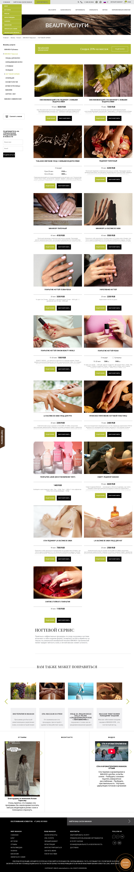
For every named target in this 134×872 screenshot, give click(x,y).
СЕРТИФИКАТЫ (80, 9)
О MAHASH (15, 835)
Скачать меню (15, 116)
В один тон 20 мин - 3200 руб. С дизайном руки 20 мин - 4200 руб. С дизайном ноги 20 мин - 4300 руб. (57, 300)
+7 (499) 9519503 (88, 2)
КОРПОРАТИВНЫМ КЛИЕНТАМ (121, 9)
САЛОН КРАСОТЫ (65, 9)
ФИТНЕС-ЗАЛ (10, 94)
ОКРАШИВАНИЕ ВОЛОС (14, 62)
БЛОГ (6, 6)
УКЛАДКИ (9, 70)
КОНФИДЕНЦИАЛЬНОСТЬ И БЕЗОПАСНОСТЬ (86, 844)
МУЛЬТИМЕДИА (9, 17)
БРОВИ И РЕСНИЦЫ (12, 86)
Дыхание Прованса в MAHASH (52, 715)
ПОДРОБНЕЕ (51, 118)
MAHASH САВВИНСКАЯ (12, 99)
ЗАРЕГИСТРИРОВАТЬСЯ (53, 847)
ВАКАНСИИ (8, 25)
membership (43, 49)
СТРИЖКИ (9, 66)
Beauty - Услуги (16, 37)
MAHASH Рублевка (11, 49)
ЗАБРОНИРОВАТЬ (65, 118)
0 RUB (128, 2)
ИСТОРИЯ (7, 9)
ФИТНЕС (105, 9)
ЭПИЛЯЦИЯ (9, 78)
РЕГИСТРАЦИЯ (49, 844)
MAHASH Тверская (29, 37)
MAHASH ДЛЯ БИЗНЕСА (11, 32)
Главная (6, 37)
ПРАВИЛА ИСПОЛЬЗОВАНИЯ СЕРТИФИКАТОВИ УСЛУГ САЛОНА (86, 839)
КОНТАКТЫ (74, 831)
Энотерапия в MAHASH (81, 714)
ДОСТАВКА (74, 847)
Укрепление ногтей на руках (108, 299)
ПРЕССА (6, 13)
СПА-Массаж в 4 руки (109, 714)
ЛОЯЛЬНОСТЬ (93, 9)
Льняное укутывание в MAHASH (23, 715)
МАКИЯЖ (8, 90)
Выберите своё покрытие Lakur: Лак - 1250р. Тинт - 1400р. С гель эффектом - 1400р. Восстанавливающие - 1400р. (58, 490)
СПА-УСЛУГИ (52, 9)
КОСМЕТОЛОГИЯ (11, 82)
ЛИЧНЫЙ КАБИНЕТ (116, 2)
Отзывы (14, 844)
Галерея (7, 21)
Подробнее (120, 49)
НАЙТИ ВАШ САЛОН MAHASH (80, 821)
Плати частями (50, 854)
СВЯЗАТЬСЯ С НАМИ (10, 28)
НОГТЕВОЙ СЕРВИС (12, 74)
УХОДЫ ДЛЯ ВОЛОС (12, 58)
